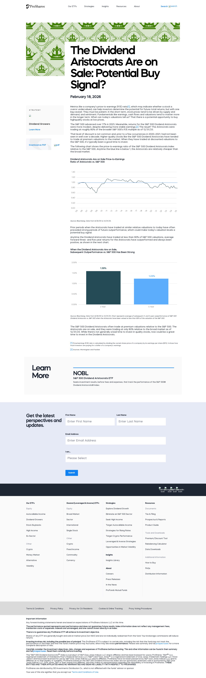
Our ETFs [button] (72, 7)
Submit (71, 473)
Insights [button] (105, 7)
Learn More (34, 130)
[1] (129, 107)
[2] (137, 127)
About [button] (137, 7)
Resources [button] (121, 7)
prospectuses (162, 644)
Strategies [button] (89, 7)
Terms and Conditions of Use (85, 672)
